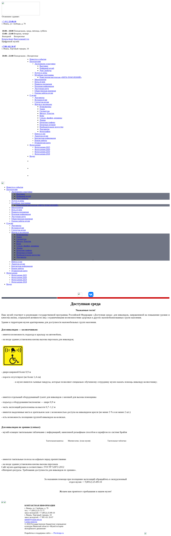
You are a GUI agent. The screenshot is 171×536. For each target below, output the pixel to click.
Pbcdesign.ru (58, 533)
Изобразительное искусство (51, 127)
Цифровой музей (47, 68)
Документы (39, 98)
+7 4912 (9, 21)
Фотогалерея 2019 (42, 152)
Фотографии (45, 131)
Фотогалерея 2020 (42, 149)
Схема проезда (31, 522)
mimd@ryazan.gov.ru (33, 519)
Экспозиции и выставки (45, 64)
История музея (41, 100)
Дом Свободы (45, 70)
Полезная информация (44, 86)
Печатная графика (47, 122)
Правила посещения (43, 84)
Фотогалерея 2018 (42, 154)
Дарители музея (41, 136)
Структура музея (42, 102)
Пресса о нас (40, 134)
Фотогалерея (35, 145)
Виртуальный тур (21, 39)
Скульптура (45, 111)
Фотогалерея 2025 (42, 147)
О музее (33, 95)
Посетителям (35, 61)
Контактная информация (45, 138)
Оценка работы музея (44, 93)
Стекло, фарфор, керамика (51, 118)
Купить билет (7, 39)
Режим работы (41, 140)
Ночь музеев (40, 82)
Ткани (42, 109)
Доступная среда (42, 88)
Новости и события (38, 59)
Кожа (42, 116)
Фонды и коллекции (43, 104)
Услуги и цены (41, 73)
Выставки (44, 66)
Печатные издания (47, 125)
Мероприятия (40, 79)
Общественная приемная (45, 91)
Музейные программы (44, 75)
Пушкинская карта (43, 143)
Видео (32, 156)
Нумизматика (45, 107)
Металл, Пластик (47, 113)
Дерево (43, 120)
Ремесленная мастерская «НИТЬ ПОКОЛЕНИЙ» (61, 77)
